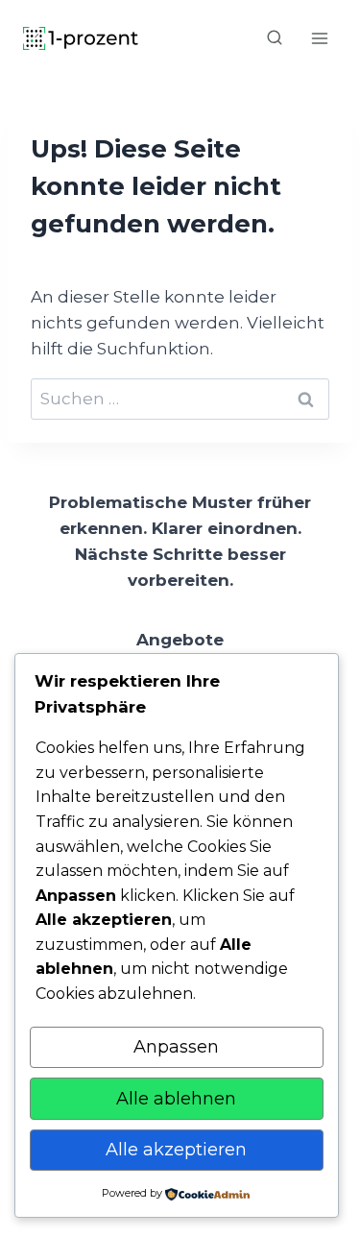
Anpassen (176, 1046)
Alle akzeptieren (176, 1149)
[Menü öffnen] (319, 38)
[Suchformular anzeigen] (274, 38)
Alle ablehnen (176, 1098)
